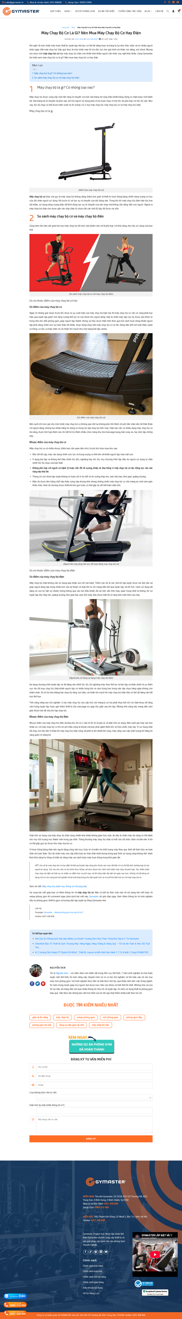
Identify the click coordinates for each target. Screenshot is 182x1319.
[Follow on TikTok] (90, 1252)
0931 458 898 (139, 1315)
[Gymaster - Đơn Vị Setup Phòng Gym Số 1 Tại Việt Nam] (21, 11)
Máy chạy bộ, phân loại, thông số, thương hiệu (64, 886)
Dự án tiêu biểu (106, 11)
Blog (147, 11)
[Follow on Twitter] (37, 983)
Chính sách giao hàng (93, 1282)
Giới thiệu (55, 11)
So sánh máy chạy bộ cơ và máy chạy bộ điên (56, 77)
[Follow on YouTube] (178, 3)
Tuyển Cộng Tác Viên (129, 11)
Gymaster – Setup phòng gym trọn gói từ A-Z (63, 912)
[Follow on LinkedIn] (173, 3)
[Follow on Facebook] (165, 3)
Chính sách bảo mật (92, 1271)
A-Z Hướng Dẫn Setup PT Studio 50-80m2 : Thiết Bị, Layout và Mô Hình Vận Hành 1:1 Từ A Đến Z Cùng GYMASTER (91, 952)
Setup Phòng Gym (85, 11)
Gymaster (94, 896)
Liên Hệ (159, 11)
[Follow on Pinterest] (43, 983)
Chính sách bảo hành (93, 1266)
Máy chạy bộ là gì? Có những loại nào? (53, 73)
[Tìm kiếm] (168, 11)
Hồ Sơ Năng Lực (91, 1293)
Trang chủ (65, 27)
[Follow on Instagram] (169, 3)
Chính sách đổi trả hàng (94, 1276)
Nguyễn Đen (92, 39)
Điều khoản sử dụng (93, 1287)
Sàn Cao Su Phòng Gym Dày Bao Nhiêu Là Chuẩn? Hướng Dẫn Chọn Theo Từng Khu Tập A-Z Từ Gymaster (87, 938)
